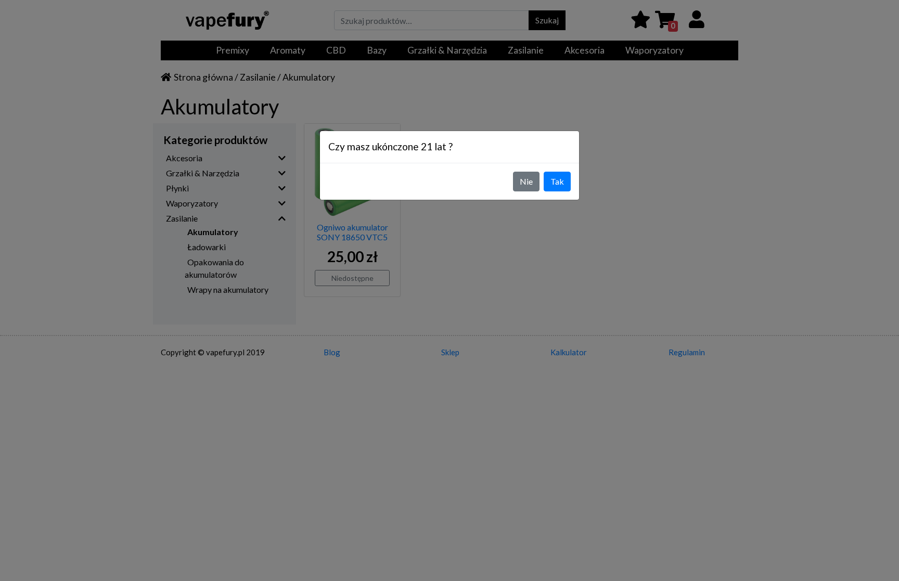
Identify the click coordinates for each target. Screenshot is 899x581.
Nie (526, 181)
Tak (557, 181)
